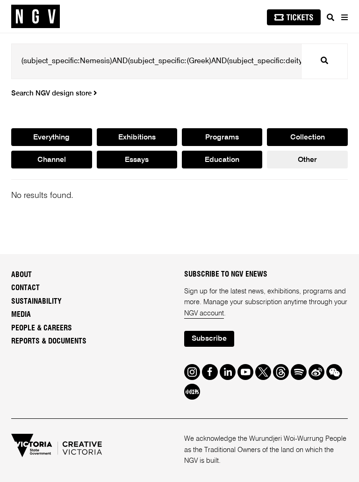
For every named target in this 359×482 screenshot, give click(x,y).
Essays (137, 160)
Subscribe (209, 339)
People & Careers (41, 328)
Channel (51, 160)
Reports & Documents (48, 341)
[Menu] (344, 17)
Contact (25, 288)
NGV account (204, 313)
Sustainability (36, 301)
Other (307, 160)
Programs (222, 137)
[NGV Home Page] (35, 16)
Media (21, 314)
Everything (51, 137)
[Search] (330, 17)
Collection (307, 137)
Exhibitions (137, 137)
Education (222, 160)
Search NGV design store (52, 93)
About (21, 274)
